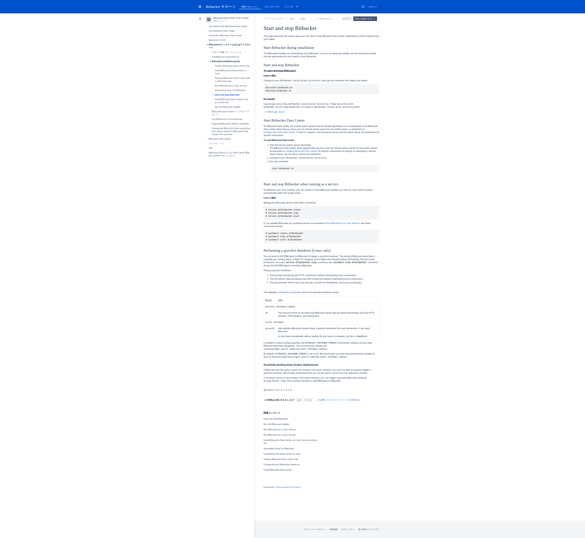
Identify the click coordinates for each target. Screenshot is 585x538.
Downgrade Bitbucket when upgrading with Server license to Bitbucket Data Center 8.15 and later (231, 131)
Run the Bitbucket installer (228, 107)
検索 (363, 6)
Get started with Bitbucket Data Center (228, 26)
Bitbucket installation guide (226, 61)
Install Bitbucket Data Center (278, 469)
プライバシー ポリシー (315, 529)
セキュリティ (348, 529)
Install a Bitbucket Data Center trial (232, 66)
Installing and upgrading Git (225, 56)
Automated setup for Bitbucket (230, 90)
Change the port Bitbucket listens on (282, 464)
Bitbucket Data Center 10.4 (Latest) (231, 18)
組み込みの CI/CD (217, 40)
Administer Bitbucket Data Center (225, 35)
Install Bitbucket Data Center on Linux (282, 453)
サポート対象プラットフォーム (226, 52)
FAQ (211, 148)
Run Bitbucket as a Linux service (231, 85)
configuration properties (289, 292)
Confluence (279, 487)
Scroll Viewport (294, 487)
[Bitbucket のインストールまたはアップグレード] (314, 18)
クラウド (347, 18)
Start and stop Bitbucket (227, 94)
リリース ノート (216, 143)
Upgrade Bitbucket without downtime (230, 123)
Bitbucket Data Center (220, 139)
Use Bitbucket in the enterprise (227, 119)
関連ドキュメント (249, 6)
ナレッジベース (271, 6)
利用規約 (334, 529)
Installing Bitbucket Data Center (279, 132)
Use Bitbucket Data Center (222, 31)
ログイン (373, 6)
